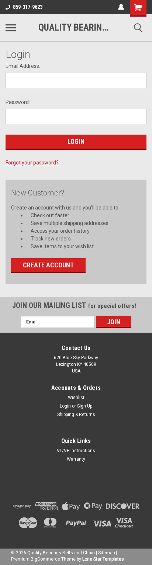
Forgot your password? (32, 163)
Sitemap (106, 552)
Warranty (76, 459)
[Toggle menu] (11, 27)
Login (65, 406)
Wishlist (76, 397)
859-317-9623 (27, 7)
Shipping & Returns (76, 414)
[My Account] (121, 7)
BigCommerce (45, 559)
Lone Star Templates (103, 559)
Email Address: (23, 66)
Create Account (48, 265)
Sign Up (84, 406)
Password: (18, 102)
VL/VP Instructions (76, 450)
